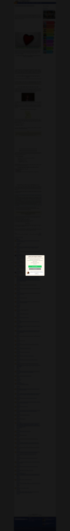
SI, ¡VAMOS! (35, 266)
